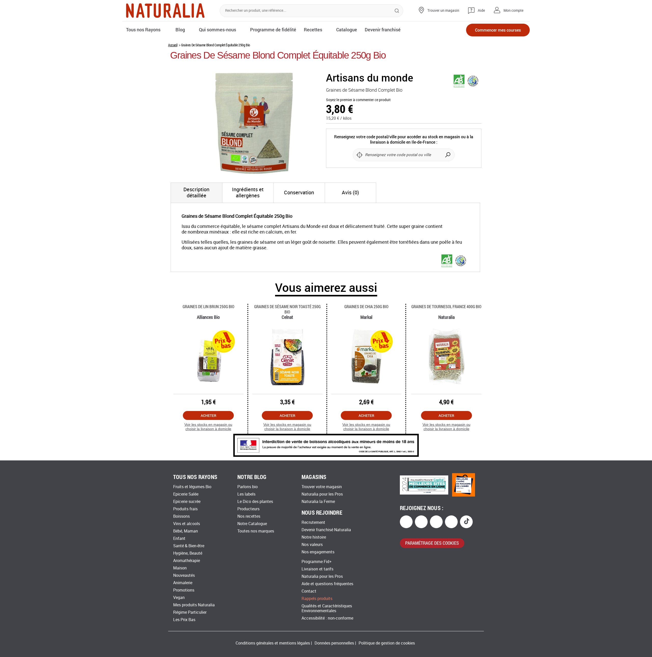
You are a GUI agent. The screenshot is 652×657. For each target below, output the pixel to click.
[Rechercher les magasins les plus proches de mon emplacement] (359, 155)
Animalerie (182, 582)
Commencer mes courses (498, 30)
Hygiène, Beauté (187, 553)
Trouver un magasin (443, 10)
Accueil (172, 45)
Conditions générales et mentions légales (273, 643)
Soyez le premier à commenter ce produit (358, 100)
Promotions (183, 590)
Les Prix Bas (184, 619)
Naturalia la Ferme (318, 501)
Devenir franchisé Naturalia (326, 529)
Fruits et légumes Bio (192, 486)
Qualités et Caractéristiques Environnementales (327, 608)
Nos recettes (248, 516)
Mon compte (513, 10)
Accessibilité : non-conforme (327, 618)
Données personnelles (334, 643)
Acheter (208, 415)
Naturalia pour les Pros (322, 494)
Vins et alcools (186, 523)
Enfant (179, 538)
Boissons (181, 516)
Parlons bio (247, 486)
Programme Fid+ (317, 561)
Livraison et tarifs (317, 569)
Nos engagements (318, 552)
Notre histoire (314, 537)
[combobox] (311, 10)
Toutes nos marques (255, 531)
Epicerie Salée (185, 494)
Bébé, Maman (185, 531)
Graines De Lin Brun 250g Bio (208, 306)
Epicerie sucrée (186, 501)
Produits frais (185, 509)
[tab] (196, 193)
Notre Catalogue (252, 523)
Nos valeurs (312, 544)
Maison (180, 568)
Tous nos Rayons (143, 29)
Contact (309, 591)
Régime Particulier (190, 612)
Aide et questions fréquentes (327, 583)
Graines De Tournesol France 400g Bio (446, 306)
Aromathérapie (186, 560)
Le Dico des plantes (255, 501)
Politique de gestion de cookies (387, 643)
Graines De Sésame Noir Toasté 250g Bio (287, 309)
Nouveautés (184, 575)
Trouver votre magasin (322, 486)
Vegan (179, 597)
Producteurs (248, 509)
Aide (481, 10)
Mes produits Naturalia (194, 605)
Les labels (246, 494)
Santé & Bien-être (188, 545)
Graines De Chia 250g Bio (366, 306)
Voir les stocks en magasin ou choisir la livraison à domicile (208, 426)
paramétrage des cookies (432, 543)
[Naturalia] (165, 10)
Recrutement (313, 522)
